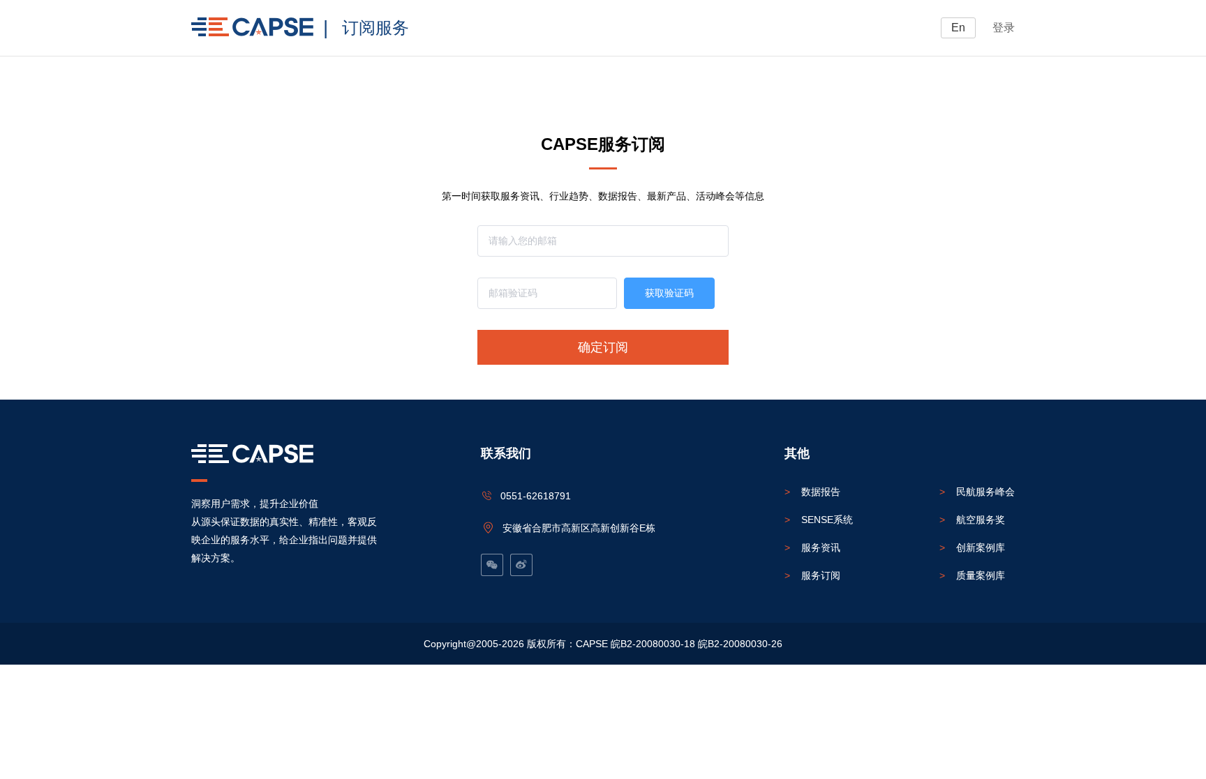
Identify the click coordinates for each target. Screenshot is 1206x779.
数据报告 (812, 491)
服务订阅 (812, 575)
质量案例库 (972, 575)
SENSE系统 (818, 519)
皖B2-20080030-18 (653, 643)
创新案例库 (972, 547)
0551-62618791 (535, 495)
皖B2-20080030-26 (740, 643)
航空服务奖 (972, 519)
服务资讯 (812, 547)
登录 (1003, 27)
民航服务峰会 (977, 491)
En (958, 27)
